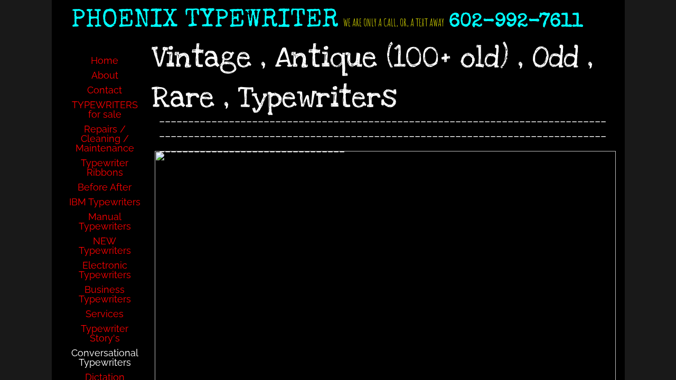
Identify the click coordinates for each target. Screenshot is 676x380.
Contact (104, 90)
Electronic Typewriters (105, 270)
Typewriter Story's (104, 333)
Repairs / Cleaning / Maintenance (105, 139)
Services (105, 313)
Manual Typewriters (105, 221)
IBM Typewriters (104, 201)
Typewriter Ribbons (104, 167)
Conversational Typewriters (104, 357)
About (104, 75)
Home (104, 60)
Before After (105, 187)
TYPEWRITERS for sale (105, 109)
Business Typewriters (105, 294)
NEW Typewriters (105, 245)
